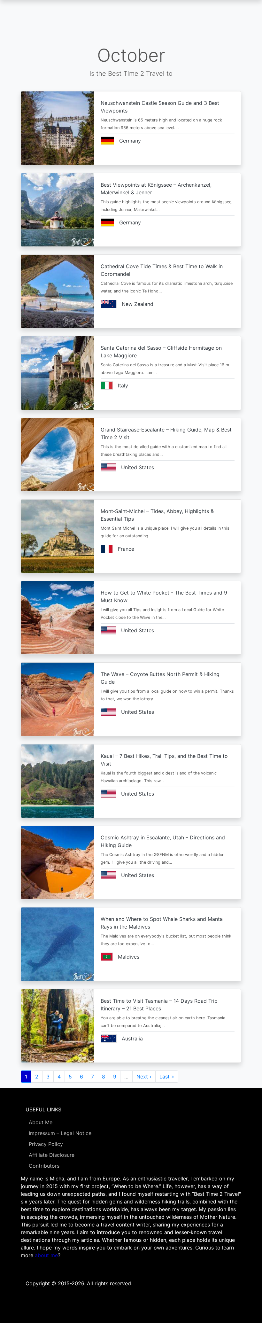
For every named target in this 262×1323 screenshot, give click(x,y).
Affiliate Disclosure (51, 1155)
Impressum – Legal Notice (60, 1133)
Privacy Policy (46, 1144)
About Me (40, 1122)
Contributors (44, 1166)
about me (46, 1255)
